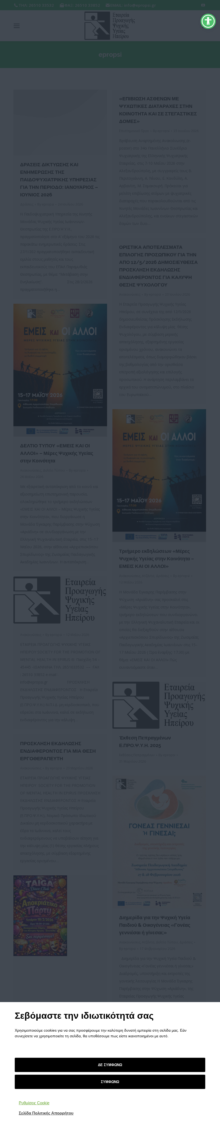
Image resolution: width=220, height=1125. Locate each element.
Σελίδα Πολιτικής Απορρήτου (46, 1113)
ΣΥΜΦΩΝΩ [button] (110, 1082)
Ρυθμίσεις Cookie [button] (34, 1103)
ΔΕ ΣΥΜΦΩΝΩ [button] (110, 1065)
